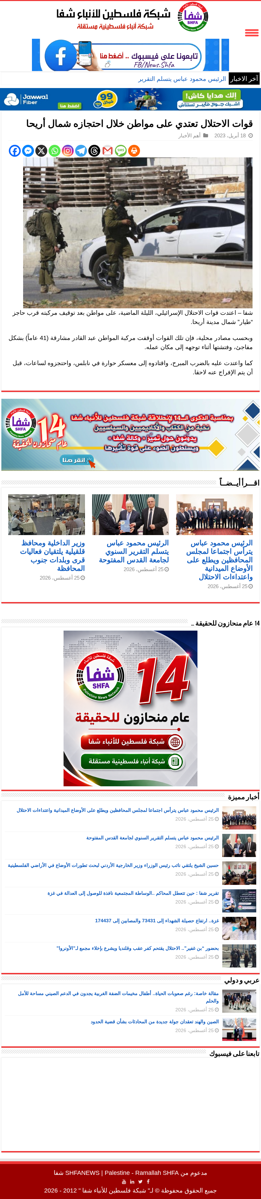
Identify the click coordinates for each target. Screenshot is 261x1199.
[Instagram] (68, 151)
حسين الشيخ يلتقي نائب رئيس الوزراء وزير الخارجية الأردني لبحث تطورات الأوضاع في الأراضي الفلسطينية (113, 865)
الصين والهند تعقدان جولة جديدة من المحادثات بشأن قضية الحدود (155, 1021)
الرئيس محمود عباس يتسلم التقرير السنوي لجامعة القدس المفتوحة (141, 78)
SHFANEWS (82, 1172)
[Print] (134, 151)
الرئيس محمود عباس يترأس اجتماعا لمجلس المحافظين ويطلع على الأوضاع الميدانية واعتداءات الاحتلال (219, 560)
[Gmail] (108, 151)
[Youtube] (124, 1182)
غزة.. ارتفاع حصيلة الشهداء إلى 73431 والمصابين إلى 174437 (157, 920)
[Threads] (94, 151)
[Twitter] (140, 1182)
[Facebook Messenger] (28, 151)
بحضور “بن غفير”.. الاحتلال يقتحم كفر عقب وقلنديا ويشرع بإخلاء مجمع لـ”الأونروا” (137, 948)
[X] (41, 151)
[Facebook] (15, 151)
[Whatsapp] (54, 151)
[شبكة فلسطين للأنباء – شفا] (130, 15)
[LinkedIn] (132, 1182)
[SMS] (121, 151)
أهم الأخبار (189, 135)
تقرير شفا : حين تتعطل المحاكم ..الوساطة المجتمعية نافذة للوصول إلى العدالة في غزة (133, 893)
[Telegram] (81, 151)
